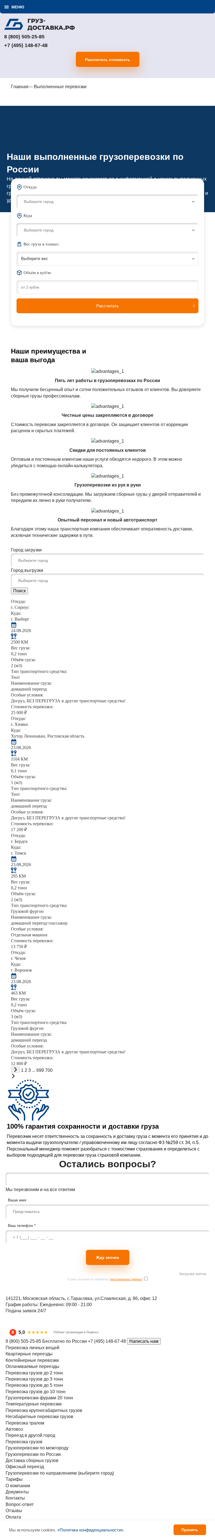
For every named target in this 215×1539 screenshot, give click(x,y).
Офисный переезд (25, 1466)
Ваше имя (17, 1200)
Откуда (30, 187)
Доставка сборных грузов (32, 1460)
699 (40, 1070)
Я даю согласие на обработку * (105, 1279)
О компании (18, 1485)
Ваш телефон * (22, 1225)
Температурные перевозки (34, 1404)
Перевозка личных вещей (32, 1347)
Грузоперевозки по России (33, 1454)
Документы (17, 1491)
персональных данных (126, 1279)
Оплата (13, 1517)
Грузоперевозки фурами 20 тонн (39, 1397)
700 (49, 1070)
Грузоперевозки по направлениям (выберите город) (60, 1473)
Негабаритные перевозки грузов (39, 1416)
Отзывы (14, 1510)
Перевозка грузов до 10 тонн (36, 1391)
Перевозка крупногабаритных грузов (44, 1410)
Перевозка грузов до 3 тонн (34, 1379)
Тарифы (14, 1479)
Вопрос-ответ (20, 1504)
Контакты (15, 1498)
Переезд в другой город (30, 1435)
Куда (28, 215)
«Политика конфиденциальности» (90, 1530)
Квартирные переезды (29, 1353)
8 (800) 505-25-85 (24, 36)
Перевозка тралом (25, 1423)
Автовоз (14, 1429)
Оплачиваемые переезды (32, 1366)
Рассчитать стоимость (107, 59)
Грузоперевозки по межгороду (37, 1448)
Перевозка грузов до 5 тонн (34, 1385)
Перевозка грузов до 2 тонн (34, 1372)
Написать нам (143, 1341)
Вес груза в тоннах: (41, 244)
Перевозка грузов (24, 1441)
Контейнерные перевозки (32, 1360)
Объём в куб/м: (38, 272)
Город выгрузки (27, 570)
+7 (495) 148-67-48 (26, 45)
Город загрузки (26, 550)
